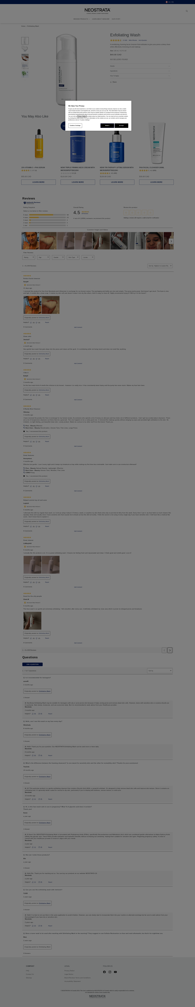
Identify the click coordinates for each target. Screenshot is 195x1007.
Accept (121, 125)
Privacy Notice (82, 116)
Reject (107, 125)
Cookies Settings (75, 125)
